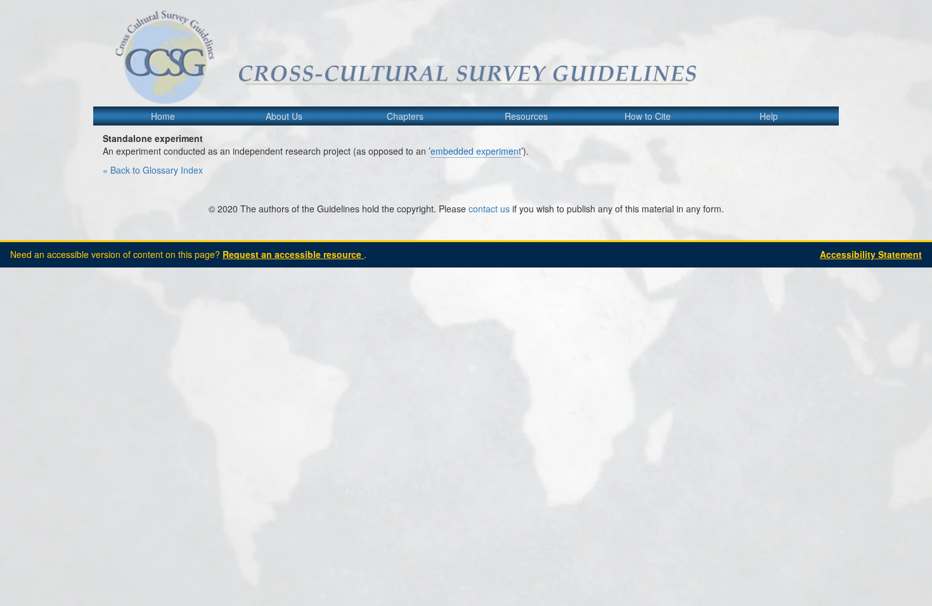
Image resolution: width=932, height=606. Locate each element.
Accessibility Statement (871, 254)
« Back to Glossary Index (153, 170)
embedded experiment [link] (475, 151)
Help (769, 116)
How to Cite (648, 116)
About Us (284, 116)
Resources (526, 116)
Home (163, 116)
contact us (489, 208)
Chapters (405, 116)
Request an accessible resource (293, 254)
